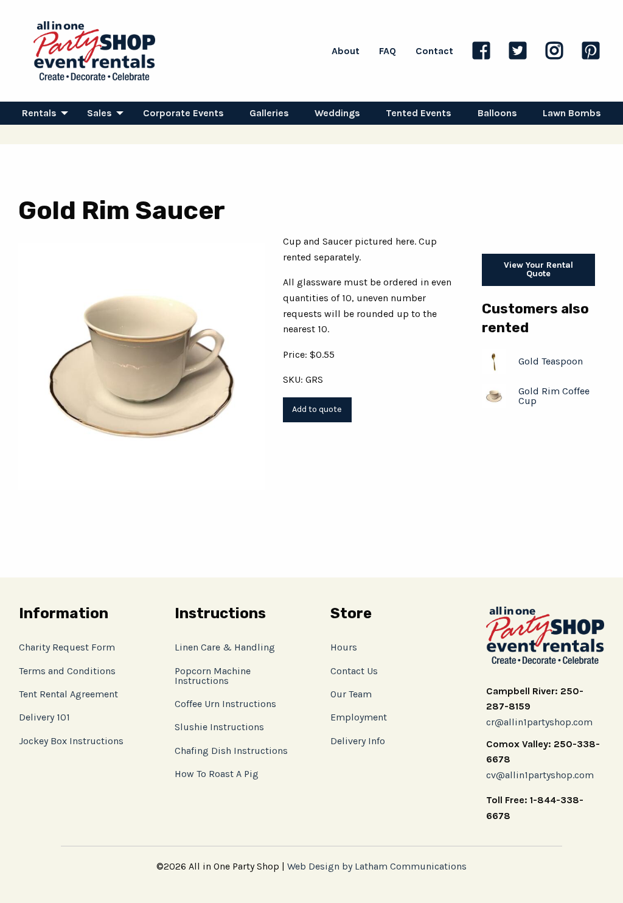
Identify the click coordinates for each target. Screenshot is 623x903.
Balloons (497, 113)
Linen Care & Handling (225, 647)
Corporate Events (183, 113)
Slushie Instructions (219, 727)
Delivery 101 (44, 717)
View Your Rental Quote (538, 269)
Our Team (351, 694)
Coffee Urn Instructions (225, 704)
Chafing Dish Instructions (231, 750)
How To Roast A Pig (217, 773)
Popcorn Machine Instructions (213, 675)
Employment (358, 717)
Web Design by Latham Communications (377, 866)
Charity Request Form (67, 647)
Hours (343, 647)
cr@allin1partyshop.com (539, 722)
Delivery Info (357, 741)
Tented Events (418, 113)
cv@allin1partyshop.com (540, 775)
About (346, 51)
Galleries (269, 113)
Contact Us (354, 671)
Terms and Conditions (67, 671)
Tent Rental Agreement (68, 694)
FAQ (387, 51)
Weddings (337, 113)
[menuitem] (41, 113)
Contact (434, 51)
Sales (99, 113)
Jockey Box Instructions (71, 741)
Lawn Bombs (572, 113)
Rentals (39, 113)
